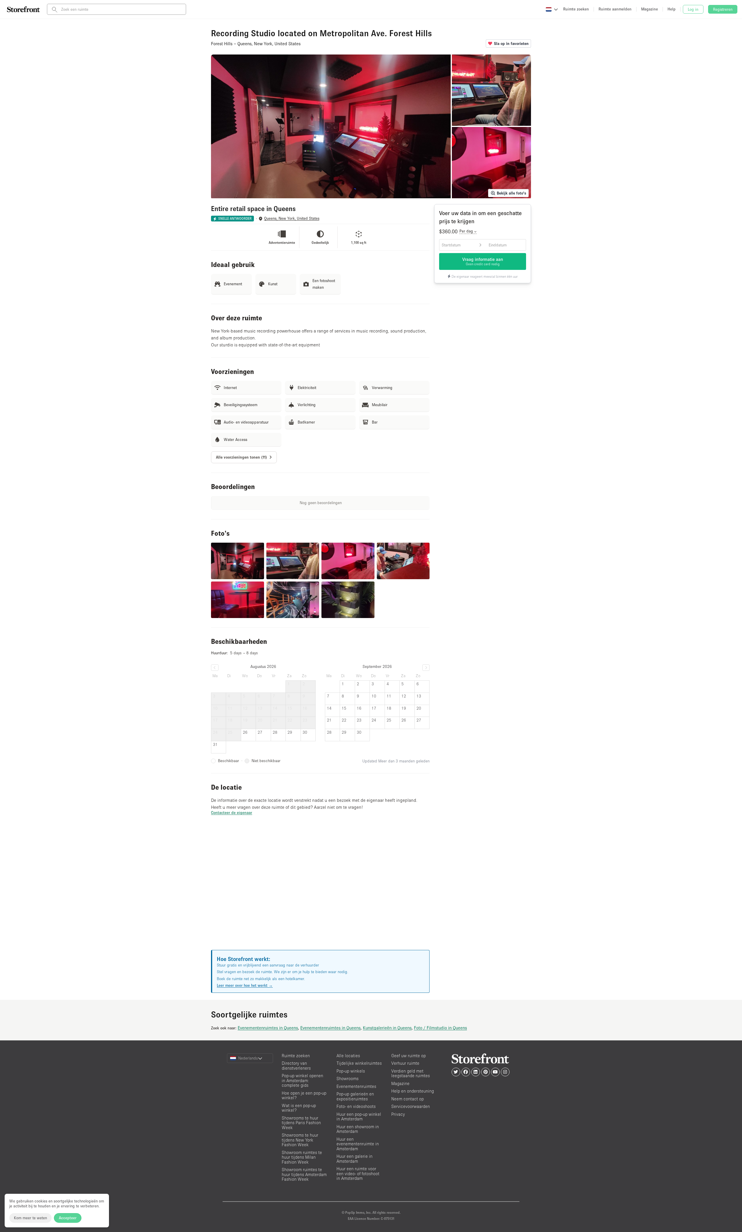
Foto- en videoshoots (356, 1106)
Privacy (398, 1114)
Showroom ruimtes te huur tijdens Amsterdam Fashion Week (304, 1174)
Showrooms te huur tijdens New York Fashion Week (300, 1140)
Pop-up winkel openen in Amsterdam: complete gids (302, 1080)
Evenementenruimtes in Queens (268, 1027)
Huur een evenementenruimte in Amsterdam (358, 1144)
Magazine (400, 1083)
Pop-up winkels (351, 1071)
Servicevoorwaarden (410, 1106)
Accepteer (68, 1217)
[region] (320, 889)
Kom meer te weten (30, 1217)
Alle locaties (348, 1055)
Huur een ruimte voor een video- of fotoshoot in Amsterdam (358, 1173)
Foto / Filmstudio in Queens (440, 1027)
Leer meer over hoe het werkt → (245, 985)
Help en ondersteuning (412, 1091)
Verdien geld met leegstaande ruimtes (410, 1073)
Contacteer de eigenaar (231, 812)
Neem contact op (407, 1098)
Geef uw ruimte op (408, 1055)
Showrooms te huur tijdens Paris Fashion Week (301, 1122)
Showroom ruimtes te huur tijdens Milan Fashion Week (302, 1157)
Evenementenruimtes (356, 1086)
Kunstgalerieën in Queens (387, 1027)
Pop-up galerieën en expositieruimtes (355, 1096)
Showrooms (348, 1078)
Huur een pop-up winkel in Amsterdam (359, 1117)
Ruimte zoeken (296, 1055)
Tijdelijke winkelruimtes (359, 1063)
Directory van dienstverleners (296, 1066)
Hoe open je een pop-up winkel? (304, 1095)
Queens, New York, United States (291, 218)
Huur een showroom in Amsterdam (358, 1129)
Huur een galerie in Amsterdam (354, 1159)
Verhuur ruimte (405, 1063)
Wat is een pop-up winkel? (299, 1108)
